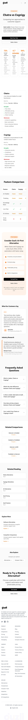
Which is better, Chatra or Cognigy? (11, 379)
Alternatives (7, 560)
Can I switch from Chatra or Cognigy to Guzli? (11, 412)
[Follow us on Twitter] (2, 622)
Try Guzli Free (14, 279)
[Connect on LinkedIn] (5, 622)
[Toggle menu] (25, 3)
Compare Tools (18, 560)
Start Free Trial (14, 38)
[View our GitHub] (7, 622)
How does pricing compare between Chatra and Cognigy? (12, 404)
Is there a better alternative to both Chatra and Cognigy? (13, 396)
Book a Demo (14, 42)
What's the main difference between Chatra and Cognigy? (12, 387)
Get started (14, 589)
